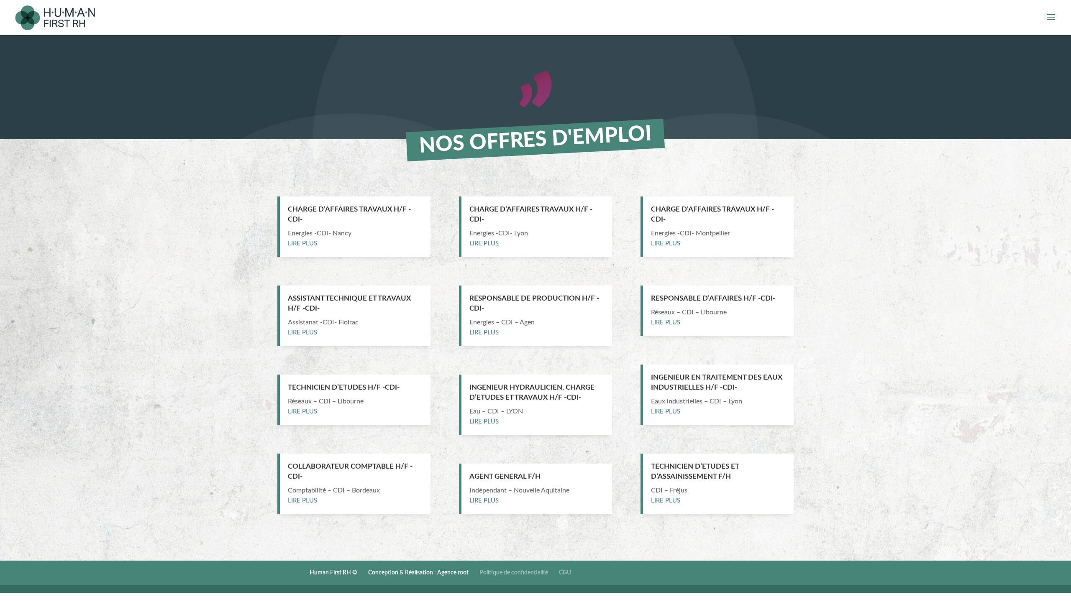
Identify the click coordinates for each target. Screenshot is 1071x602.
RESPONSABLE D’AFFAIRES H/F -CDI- (713, 298)
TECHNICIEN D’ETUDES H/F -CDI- (344, 387)
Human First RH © (333, 573)
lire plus (302, 243)
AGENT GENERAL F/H (505, 476)
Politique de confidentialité (513, 573)
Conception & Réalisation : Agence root (418, 573)
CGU (565, 573)
